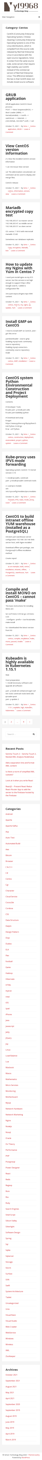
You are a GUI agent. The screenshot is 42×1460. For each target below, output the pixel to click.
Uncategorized (12, 1303)
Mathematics (11, 1079)
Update (8, 308)
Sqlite (8, 1250)
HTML (8, 985)
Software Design (13, 1232)
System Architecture (14, 1291)
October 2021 (11, 1375)
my (22, 305)
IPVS (17, 500)
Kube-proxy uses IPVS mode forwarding (20, 460)
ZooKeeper (10, 1356)
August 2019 (11, 1416)
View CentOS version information (17, 149)
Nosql (8, 1132)
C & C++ (9, 867)
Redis (8, 1179)
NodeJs (9, 1126)
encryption (17, 247)
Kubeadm (28, 707)
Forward (11, 500)
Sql (7, 1244)
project (18, 440)
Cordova (9, 908)
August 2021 (11, 1386)
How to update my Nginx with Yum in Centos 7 (20, 268)
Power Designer (13, 1167)
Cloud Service (11, 896)
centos (10, 191)
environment (10, 440)
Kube (21, 500)
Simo (25, 126)
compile (17, 638)
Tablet (8, 1297)
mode (26, 500)
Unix (8, 1309)
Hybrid (8, 991)
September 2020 (13, 1404)
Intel (8, 996)
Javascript (10, 1026)
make (32, 638)
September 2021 (13, 1380)
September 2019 (13, 1410)
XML (7, 1350)
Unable (20, 641)
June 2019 (10, 1422)
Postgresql (10, 1161)
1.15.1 (10, 707)
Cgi (7, 885)
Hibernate (10, 979)
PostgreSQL (10, 572)
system (8, 443)
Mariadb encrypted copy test (19, 211)
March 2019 (11, 1439)
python (25, 440)
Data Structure (12, 920)
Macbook (10, 1067)
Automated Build (13, 843)
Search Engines (12, 1209)
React (8, 1173)
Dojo (8, 938)
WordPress (26, 1457)
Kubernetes (10, 710)
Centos (33, 126)
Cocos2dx (10, 902)
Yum (13, 308)
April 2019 (10, 1433)
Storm (8, 1268)
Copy (10, 247)
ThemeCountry (34, 1455)
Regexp (9, 1185)
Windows (10, 1338)
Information (18, 191)
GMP (16, 361)
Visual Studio (11, 1321)
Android (9, 814)
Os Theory (10, 1144)
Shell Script (10, 1215)
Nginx (8, 1120)
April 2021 (10, 1398)
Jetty (8, 1032)
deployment (28, 437)
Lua (7, 1061)
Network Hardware (14, 1108)
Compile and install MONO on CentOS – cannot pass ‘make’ (21, 595)
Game (8, 967)
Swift (8, 1285)
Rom (8, 1191)
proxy (32, 500)
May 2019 (10, 1428)
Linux (8, 1050)
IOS (7, 1002)
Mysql (8, 1103)
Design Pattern (12, 932)
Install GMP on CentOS (19, 323)
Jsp (7, 1044)
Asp (7, 831)
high (22, 707)
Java (7, 1020)
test (7, 250)
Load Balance (11, 1055)
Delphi (8, 926)
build (21, 566)
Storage (9, 1262)
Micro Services (12, 1085)
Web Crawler (11, 1326)
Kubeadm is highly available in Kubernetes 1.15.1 (20, 664)
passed (13, 641)
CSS (7, 914)
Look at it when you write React (19, 780)
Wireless (9, 1344)
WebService (11, 1332)
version (26, 191)
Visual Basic (11, 1315)
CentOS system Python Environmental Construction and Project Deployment (19, 387)
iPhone (9, 1014)
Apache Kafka (12, 826)
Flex (7, 955)
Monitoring (11, 1091)
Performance (11, 1150)
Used (7, 503)
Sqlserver (10, 1256)
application (12, 129)
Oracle (8, 1138)
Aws (7, 849)
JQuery (9, 1038)
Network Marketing (14, 1114)
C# (7, 873)
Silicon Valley (11, 1220)
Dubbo (9, 943)
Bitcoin (9, 855)
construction (18, 437)
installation (23, 361)
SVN (7, 1279)
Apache (9, 820)
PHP (7, 1156)
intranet (18, 569)
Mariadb (25, 247)
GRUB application (16, 96)
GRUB (19, 129)
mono (8, 641)
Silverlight (10, 1226)
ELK (7, 949)
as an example (13, 566)
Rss (7, 1197)
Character (10, 890)
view (7, 194)
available (16, 707)
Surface (9, 1273)
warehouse (20, 572)
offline (23, 569)
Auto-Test (10, 837)
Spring (8, 1238)
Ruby (8, 1203)
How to (17, 305)
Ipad (7, 1008)
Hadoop (9, 973)
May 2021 (10, 1392)
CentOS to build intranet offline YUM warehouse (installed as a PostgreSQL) (20, 524)
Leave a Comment (18, 194)
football (9, 961)
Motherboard (12, 1097)
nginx (26, 305)
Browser (9, 861)
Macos (8, 1073)
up (30, 305)
